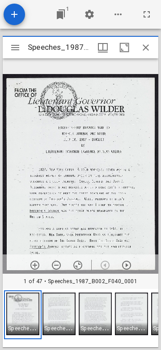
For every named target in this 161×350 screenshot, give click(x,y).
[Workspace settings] (89, 14)
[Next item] (126, 265)
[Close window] (146, 47)
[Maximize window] (124, 47)
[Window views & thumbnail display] (103, 47)
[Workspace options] (118, 14)
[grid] (80, 318)
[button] (22, 315)
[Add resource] (14, 14)
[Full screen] (146, 14)
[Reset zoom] (78, 265)
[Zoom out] (56, 265)
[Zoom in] (35, 265)
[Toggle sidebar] (15, 47)
